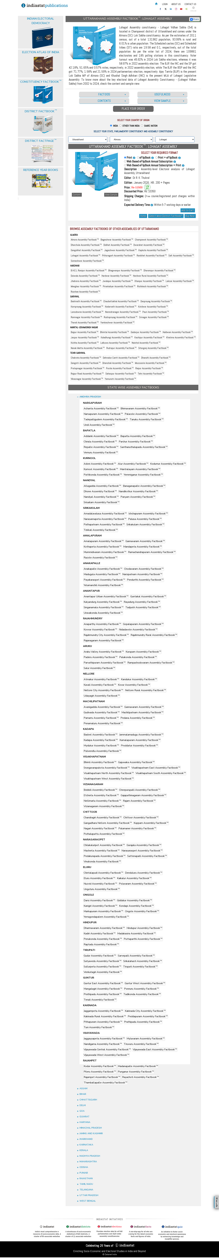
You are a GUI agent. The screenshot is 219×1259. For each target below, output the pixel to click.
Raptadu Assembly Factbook (101, 944)
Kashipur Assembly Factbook (149, 337)
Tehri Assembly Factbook (151, 373)
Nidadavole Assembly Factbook (138, 629)
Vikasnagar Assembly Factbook (87, 379)
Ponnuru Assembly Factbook (141, 989)
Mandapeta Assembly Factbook (142, 546)
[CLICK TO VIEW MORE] (41, 25)
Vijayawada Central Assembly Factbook (107, 1049)
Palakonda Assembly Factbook (138, 657)
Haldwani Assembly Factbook (178, 332)
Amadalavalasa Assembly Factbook (105, 513)
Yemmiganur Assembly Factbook (143, 474)
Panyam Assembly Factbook (138, 497)
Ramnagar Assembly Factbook (86, 317)
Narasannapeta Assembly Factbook (105, 519)
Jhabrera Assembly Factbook (86, 281)
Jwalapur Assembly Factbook (118, 281)
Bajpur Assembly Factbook (84, 332)
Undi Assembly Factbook (99, 425)
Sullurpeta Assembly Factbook (102, 966)
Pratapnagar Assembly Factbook (87, 368)
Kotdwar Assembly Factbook (153, 306)
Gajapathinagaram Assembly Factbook (143, 795)
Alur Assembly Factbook (133, 464)
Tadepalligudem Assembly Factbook (106, 419)
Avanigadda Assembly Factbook (103, 707)
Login (165, 4)
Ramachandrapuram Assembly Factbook (152, 552)
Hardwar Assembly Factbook (116, 275)
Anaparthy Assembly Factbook (102, 624)
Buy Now (190, 216)
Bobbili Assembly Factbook (100, 790)
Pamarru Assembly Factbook (101, 718)
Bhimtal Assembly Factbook (114, 332)
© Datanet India (109, 1254)
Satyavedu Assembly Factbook (102, 961)
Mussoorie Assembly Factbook (150, 363)
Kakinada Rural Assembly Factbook (105, 1016)
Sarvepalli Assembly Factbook (136, 955)
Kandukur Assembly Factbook (139, 679)
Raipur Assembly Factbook (149, 368)
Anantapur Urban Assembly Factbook (106, 596)
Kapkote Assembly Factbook (153, 250)
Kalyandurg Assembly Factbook (103, 602)
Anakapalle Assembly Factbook (103, 569)
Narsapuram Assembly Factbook (103, 414)
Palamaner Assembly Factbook (137, 828)
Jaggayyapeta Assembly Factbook (104, 1038)
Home (143, 216)
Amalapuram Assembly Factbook (104, 541)
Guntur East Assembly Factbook (103, 983)
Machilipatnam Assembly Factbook (142, 712)
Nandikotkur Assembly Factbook (138, 491)
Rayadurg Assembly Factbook (142, 602)
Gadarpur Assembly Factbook (146, 332)
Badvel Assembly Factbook (100, 734)
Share (196, 19)
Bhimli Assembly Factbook (100, 762)
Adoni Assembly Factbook (100, 464)
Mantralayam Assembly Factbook (140, 469)
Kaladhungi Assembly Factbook (117, 337)
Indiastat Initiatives (109, 1219)
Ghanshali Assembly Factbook (117, 363)
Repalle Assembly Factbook (101, 447)
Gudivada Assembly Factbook (102, 712)
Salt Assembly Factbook (181, 255)
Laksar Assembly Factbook (180, 281)
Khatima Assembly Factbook (181, 337)
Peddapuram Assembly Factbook (148, 1016)
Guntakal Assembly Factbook (148, 596)
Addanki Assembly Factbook (101, 436)
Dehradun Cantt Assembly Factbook (121, 357)
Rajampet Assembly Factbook (102, 1077)
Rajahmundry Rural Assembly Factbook (154, 635)
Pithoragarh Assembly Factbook (118, 255)
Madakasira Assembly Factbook (136, 933)
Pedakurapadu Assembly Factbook (104, 856)
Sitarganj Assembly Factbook (153, 348)
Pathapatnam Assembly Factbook (104, 524)
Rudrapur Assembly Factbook (121, 348)
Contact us (190, 4)
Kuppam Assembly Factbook (151, 823)
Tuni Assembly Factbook (99, 1027)
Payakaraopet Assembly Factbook (104, 580)
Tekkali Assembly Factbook (101, 530)
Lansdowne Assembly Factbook (87, 312)
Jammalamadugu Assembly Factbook (141, 734)
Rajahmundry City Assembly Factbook (106, 635)
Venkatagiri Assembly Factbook (103, 972)
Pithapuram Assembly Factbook (103, 1022)
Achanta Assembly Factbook (101, 408)
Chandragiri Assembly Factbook (103, 817)
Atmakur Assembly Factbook (101, 679)
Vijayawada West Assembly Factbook (106, 1055)
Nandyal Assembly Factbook (101, 497)
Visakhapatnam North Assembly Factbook (109, 773)
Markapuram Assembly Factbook (103, 911)
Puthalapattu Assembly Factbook (104, 834)
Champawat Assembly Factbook (151, 239)
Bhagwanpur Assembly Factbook (125, 270)
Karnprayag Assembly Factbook (87, 306)
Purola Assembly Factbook (120, 368)
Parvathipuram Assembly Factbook (105, 662)
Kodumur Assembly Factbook (168, 464)
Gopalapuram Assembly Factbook (143, 624)
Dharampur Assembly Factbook (159, 270)
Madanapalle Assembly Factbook (138, 1066)
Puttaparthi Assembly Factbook (143, 939)
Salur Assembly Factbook (99, 668)
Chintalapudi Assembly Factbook (103, 873)
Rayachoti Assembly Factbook (140, 1077)
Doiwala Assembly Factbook (85, 275)
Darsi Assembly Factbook (99, 900)
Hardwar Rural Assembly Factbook (150, 275)
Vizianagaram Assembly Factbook (104, 806)
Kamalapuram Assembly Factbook (140, 740)
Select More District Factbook (165, 216)
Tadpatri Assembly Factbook (143, 607)
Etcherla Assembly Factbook (101, 795)
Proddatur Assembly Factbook (139, 745)
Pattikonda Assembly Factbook (103, 474)
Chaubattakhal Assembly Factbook (121, 301)
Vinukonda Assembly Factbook (102, 861)
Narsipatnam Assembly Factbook (142, 574)
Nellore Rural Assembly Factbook (145, 690)
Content (77, 194)
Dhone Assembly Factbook (100, 491)
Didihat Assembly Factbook (118, 245)
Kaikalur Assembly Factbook (134, 878)
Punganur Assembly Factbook (136, 1071)
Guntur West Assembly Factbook (145, 983)
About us (176, 4)
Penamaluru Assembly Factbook (103, 723)
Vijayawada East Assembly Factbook (155, 1049)
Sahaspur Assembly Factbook (120, 373)
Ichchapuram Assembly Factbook (148, 513)
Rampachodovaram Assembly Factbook (150, 662)
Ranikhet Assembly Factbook (152, 255)
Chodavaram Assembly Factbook (144, 569)
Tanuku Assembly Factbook (147, 419)
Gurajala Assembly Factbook (144, 845)
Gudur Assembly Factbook (100, 955)
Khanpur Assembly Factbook (149, 281)
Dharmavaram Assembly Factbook (104, 928)
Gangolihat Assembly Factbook (86, 250)
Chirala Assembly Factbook (100, 441)
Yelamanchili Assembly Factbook (103, 585)
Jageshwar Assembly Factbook (120, 250)
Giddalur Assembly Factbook (134, 900)
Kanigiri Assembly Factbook (100, 906)
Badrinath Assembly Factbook (86, 301)
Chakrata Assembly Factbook (86, 357)
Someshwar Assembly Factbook (87, 260)
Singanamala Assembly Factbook (103, 607)
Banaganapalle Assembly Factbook (144, 486)
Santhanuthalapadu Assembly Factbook (144, 447)
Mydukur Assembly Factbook (101, 745)
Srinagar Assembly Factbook (154, 317)
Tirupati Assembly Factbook (140, 966)
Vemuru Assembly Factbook (101, 452)
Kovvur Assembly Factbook (100, 629)
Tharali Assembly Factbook (85, 322)
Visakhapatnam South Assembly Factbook (161, 773)
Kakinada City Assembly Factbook (145, 1011)
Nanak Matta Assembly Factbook (88, 348)
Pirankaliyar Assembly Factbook (119, 286)
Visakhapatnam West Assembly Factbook (109, 778)
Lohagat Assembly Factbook (85, 255)
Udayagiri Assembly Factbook (102, 696)
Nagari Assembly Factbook (100, 828)
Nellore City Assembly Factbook (103, 690)
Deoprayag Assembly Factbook (156, 301)
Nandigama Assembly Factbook (103, 1044)
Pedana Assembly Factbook (138, 718)
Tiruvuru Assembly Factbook (141, 1044)
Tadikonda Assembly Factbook (142, 994)
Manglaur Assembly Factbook (86, 286)
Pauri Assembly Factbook (156, 312)
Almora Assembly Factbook (85, 239)
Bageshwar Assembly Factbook (117, 239)
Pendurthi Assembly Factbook (145, 580)
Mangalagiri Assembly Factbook (103, 989)
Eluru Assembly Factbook (99, 878)
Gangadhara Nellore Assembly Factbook (108, 823)
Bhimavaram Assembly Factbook (140, 408)
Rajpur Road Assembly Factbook (87, 373)
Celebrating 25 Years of (100, 1245)
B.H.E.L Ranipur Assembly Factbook (88, 270)
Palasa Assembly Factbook (145, 519)
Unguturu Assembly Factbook (102, 889)
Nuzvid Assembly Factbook (100, 883)
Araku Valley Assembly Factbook (104, 652)
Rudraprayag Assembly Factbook (120, 317)
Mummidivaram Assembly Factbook (105, 552)
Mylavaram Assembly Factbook (146, 1038)
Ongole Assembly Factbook (142, 911)
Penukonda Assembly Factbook (103, 939)
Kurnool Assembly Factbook (101, 469)
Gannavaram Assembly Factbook (145, 541)
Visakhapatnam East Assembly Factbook (155, 768)
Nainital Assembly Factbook (146, 342)
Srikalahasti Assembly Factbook (142, 961)
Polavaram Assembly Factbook (138, 883)
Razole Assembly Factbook (100, 557)
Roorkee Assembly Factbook (85, 291)
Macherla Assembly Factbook (102, 850)
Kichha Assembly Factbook (85, 342)
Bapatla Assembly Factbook (137, 436)
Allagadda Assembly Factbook (102, 486)
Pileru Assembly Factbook (100, 1071)
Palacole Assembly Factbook (142, 414)
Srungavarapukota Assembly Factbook (107, 768)
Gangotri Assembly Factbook (86, 363)
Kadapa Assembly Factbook (101, 740)
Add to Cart (188, 210)
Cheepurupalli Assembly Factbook (139, 790)
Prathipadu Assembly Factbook (103, 994)
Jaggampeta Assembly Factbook (103, 1011)
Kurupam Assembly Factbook (143, 652)
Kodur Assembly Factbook (100, 1066)
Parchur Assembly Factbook (136, 441)
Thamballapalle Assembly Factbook (105, 1082)
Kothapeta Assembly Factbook (102, 546)
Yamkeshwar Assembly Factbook (117, 322)
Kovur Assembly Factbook (134, 685)
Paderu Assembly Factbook (100, 657)
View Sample (111, 194)
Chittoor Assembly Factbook (140, 817)
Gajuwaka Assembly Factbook (136, 762)
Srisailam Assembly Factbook (101, 502)
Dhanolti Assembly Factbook (155, 357)
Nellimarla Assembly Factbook (102, 801)
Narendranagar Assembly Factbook (123, 312)
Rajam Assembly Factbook (139, 801)
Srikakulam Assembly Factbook (145, 524)
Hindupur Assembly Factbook (144, 928)
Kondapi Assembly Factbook (136, 906)
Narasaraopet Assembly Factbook (142, 850)
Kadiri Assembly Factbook (99, 933)
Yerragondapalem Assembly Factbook (106, 917)
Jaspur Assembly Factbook (85, 337)
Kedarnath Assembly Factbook (120, 306)
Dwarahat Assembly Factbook (149, 245)
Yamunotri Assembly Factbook (120, 379)
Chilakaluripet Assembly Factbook (104, 845)
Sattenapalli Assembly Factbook (147, 856)
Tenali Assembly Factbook (100, 999)
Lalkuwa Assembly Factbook (115, 342)
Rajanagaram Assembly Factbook (104, 640)
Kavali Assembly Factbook (100, 685)
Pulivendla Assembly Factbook (102, 751)
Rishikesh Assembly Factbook (152, 286)
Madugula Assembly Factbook (102, 574)
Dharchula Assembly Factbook (86, 245)
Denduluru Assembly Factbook (143, 873)
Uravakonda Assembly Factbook (103, 613)
